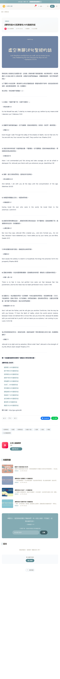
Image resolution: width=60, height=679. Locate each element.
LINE (55, 418)
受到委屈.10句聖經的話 (11, 388)
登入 (52, 6)
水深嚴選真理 (7, 433)
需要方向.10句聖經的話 (11, 405)
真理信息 (6, 11)
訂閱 (43, 532)
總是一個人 (28, 429)
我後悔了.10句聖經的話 (11, 395)
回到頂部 (31, 570)
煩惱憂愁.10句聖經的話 (11, 381)
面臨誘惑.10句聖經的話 (11, 392)
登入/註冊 (30, 560)
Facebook (46, 418)
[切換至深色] (47, 6)
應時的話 (20, 429)
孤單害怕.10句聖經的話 (11, 374)
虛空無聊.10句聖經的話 (11, 398)
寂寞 (12, 429)
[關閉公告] (58, 2)
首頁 (2, 11)
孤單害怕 (5, 429)
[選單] (56, 6)
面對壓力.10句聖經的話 (11, 367)
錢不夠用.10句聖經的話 (11, 371)
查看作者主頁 (15, 449)
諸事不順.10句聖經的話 (11, 378)
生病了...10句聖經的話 (11, 385)
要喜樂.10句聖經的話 (10, 402)
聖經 (48, 429)
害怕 (42, 429)
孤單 (36, 429)
